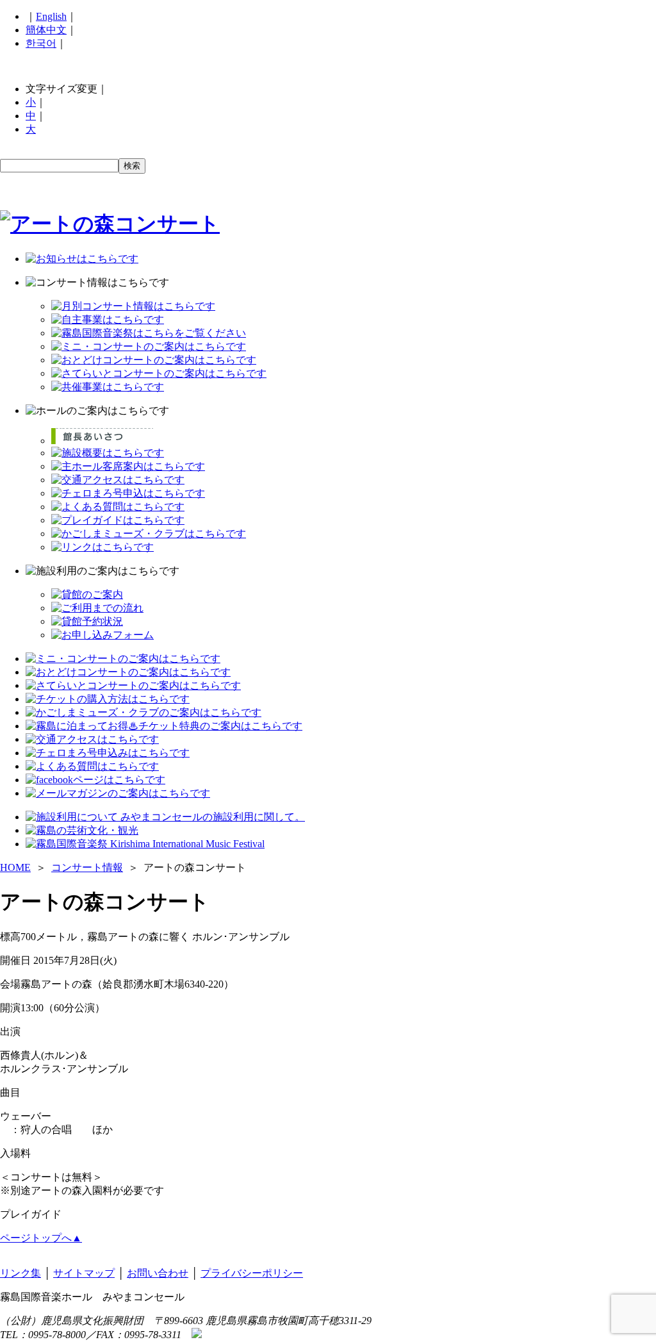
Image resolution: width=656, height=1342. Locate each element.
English (51, 16)
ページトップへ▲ (41, 1237)
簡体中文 (46, 29)
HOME (15, 867)
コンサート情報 (87, 867)
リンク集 (20, 1273)
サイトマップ (84, 1273)
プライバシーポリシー (252, 1273)
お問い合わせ (157, 1273)
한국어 (41, 43)
